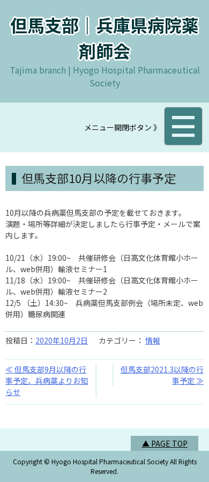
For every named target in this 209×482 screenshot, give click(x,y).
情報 (152, 340)
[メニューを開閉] (183, 126)
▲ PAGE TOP (165, 443)
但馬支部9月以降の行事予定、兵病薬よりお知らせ (46, 380)
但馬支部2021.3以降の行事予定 (162, 375)
